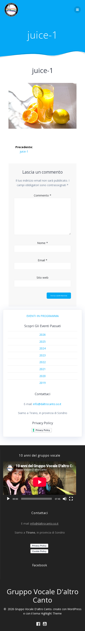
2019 (42, 383)
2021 (42, 369)
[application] (39, 482)
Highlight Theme (51, 613)
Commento (42, 195)
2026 (42, 334)
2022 (42, 362)
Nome (42, 243)
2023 (42, 355)
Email (42, 260)
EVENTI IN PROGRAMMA (42, 316)
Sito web (42, 277)
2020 (42, 376)
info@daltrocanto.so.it (47, 404)
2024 (42, 348)
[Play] (8, 499)
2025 (42, 341)
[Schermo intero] (71, 499)
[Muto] (65, 499)
